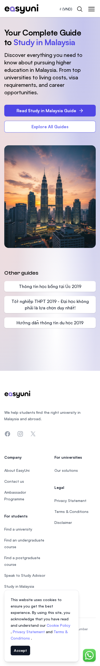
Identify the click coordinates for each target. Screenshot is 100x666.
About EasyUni (17, 470)
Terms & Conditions (71, 511)
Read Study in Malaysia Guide (46, 110)
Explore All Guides (50, 126)
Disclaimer (63, 522)
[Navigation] (91, 9)
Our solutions (66, 470)
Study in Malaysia (19, 586)
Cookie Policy (58, 625)
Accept (20, 650)
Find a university (18, 529)
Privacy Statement (29, 631)
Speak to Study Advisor (24, 575)
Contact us (14, 481)
